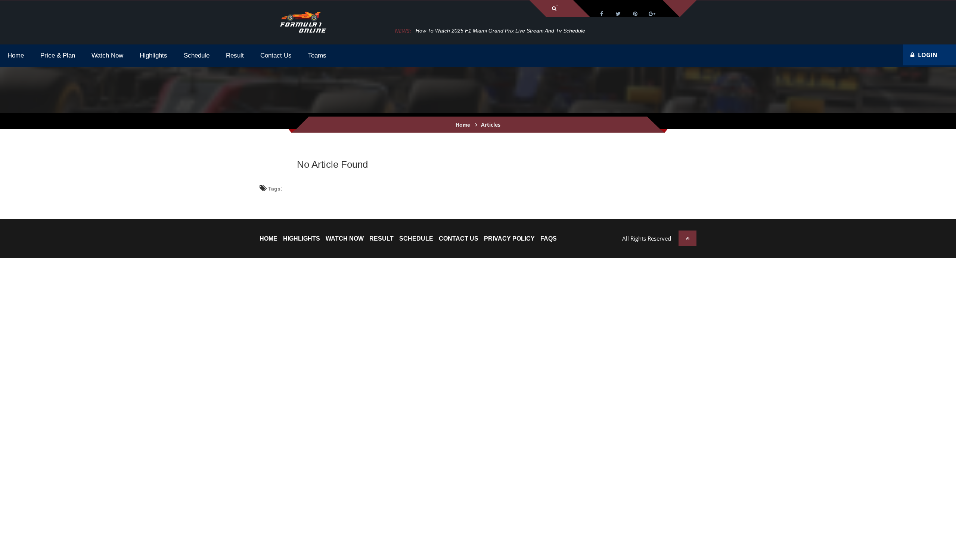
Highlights (301, 239)
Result (381, 239)
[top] (687, 238)
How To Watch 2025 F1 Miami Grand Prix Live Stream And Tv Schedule (500, 30)
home (268, 239)
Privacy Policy (509, 239)
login (927, 55)
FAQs (548, 239)
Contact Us (458, 239)
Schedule (416, 239)
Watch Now (345, 239)
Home (463, 125)
